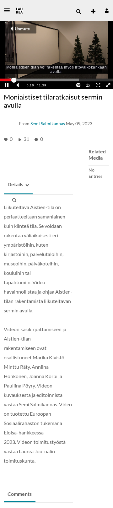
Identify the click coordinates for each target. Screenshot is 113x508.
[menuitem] (78, 11)
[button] (9, 10)
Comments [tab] (20, 494)
